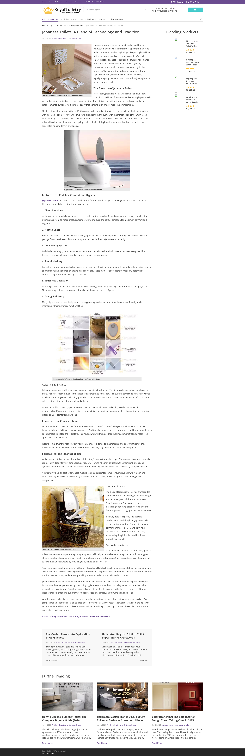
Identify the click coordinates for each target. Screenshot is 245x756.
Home (44, 25)
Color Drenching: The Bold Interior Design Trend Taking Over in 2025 (173, 718)
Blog (50, 25)
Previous (53, 660)
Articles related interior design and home (83, 19)
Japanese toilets (50, 200)
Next (142, 660)
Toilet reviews (115, 19)
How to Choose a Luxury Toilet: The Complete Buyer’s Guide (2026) (64, 718)
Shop (44, 2)
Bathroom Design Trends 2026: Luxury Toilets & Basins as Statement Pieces (121, 718)
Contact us (79, 2)
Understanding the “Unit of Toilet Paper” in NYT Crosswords (123, 635)
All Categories (50, 19)
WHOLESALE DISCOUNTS (95, 2)
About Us (68, 2)
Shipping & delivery (55, 2)
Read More (47, 743)
